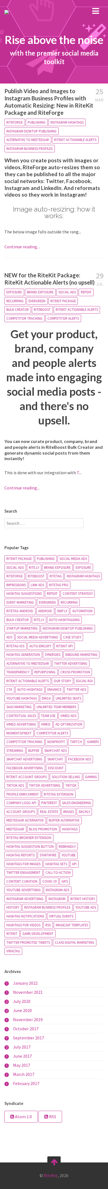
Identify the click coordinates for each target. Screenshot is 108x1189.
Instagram (56, 898)
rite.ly (34, 567)
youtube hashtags (21, 698)
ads (9, 637)
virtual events (61, 916)
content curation (21, 881)
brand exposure (40, 292)
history (12, 907)
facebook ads (79, 759)
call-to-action (58, 872)
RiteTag (56, 576)
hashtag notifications (25, 916)
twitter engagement (23, 872)
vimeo (45, 724)
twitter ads (76, 689)
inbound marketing (81, 654)
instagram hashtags (67, 122)
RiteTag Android (19, 611)
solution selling (66, 777)
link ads (37, 585)
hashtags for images (23, 864)
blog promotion (43, 829)
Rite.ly (39, 619)
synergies (52, 654)
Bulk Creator (17, 309)
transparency (17, 672)
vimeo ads (68, 715)
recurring (15, 301)
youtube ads (85, 907)
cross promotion (75, 672)
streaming (14, 750)
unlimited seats (68, 698)
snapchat (55, 759)
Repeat (86, 292)
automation (82, 611)
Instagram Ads (57, 890)
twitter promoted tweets (28, 942)
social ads (67, 292)
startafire (48, 855)
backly (84, 811)
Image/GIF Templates (72, 925)
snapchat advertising (24, 759)
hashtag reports (20, 855)
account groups (20, 811)
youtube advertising (23, 890)
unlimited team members (56, 707)
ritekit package (63, 301)
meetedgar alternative (25, 820)
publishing (36, 122)
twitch (76, 741)
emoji (46, 698)
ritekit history (82, 898)
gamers (93, 741)
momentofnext (19, 733)
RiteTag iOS (15, 646)
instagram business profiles (29, 148)
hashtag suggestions (24, 593)
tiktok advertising (44, 785)
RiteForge (14, 122)
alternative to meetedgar (27, 139)
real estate (49, 811)
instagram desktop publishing (31, 131)
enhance (54, 689)
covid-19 (49, 881)
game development (37, 933)
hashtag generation (23, 654)
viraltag (13, 951)
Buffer (33, 750)
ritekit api (64, 646)
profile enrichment (22, 794)
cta (9, 689)
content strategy (78, 593)
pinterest (49, 803)
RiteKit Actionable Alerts (75, 139)
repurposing (44, 672)
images (68, 811)
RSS (48, 925)
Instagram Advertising (24, 898)
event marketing (20, 602)
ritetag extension (58, 794)
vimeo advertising (21, 724)
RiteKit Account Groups (26, 777)
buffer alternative (64, 820)
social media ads (73, 558)
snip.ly (62, 611)
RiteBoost (42, 309)
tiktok (70, 785)
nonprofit (56, 741)
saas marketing (19, 707)
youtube (68, 855)
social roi (84, 681)
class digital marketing (74, 942)
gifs (64, 881)
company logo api (21, 803)
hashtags (70, 829)
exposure (14, 292)
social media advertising (37, 637)
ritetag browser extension (28, 837)
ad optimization (68, 724)
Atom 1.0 (23, 1116)
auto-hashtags (29, 689)
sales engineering (76, 803)
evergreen (37, 301)
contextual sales (21, 715)
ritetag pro (58, 585)
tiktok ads (15, 785)
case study (72, 637)
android (45, 611)
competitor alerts (63, 318)
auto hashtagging (64, 619)
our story (62, 681)
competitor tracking (24, 318)
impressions (16, 585)
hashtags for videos (23, 925)
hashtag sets (56, 864)
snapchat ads (55, 750)
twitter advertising (70, 663)
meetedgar (15, 829)
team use (48, 715)
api (74, 864)
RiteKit (11, 933)
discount (56, 768)
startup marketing (22, 628)
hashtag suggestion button (30, 846)
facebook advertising (24, 768)
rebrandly (67, 846)
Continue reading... (22, 246)
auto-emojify (40, 646)
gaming (91, 777)
